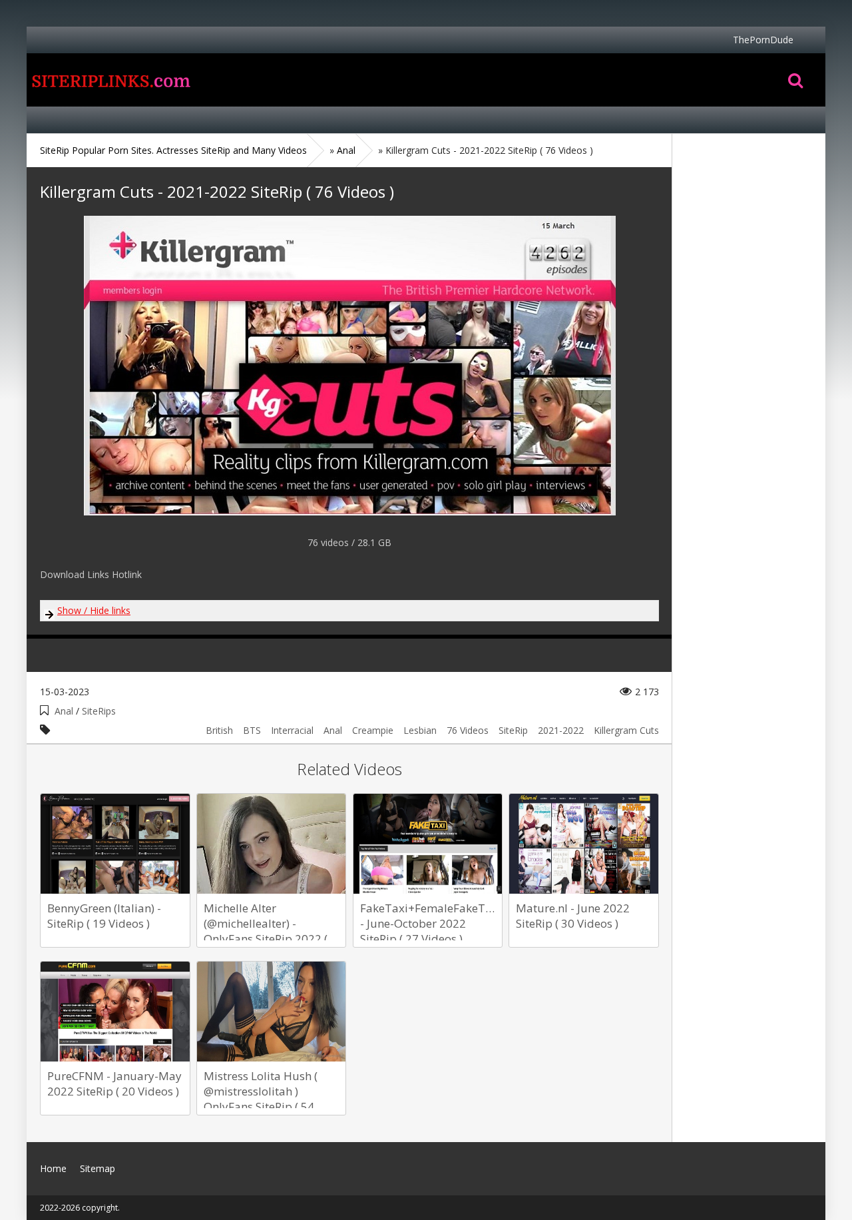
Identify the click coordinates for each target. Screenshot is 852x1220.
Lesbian (420, 730)
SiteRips (99, 711)
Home (110, 80)
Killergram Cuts (626, 730)
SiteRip (513, 730)
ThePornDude (763, 39)
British (219, 730)
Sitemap (97, 1168)
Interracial (292, 730)
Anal (64, 711)
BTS (252, 730)
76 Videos (468, 730)
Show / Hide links (93, 610)
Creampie (372, 730)
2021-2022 (561, 730)
